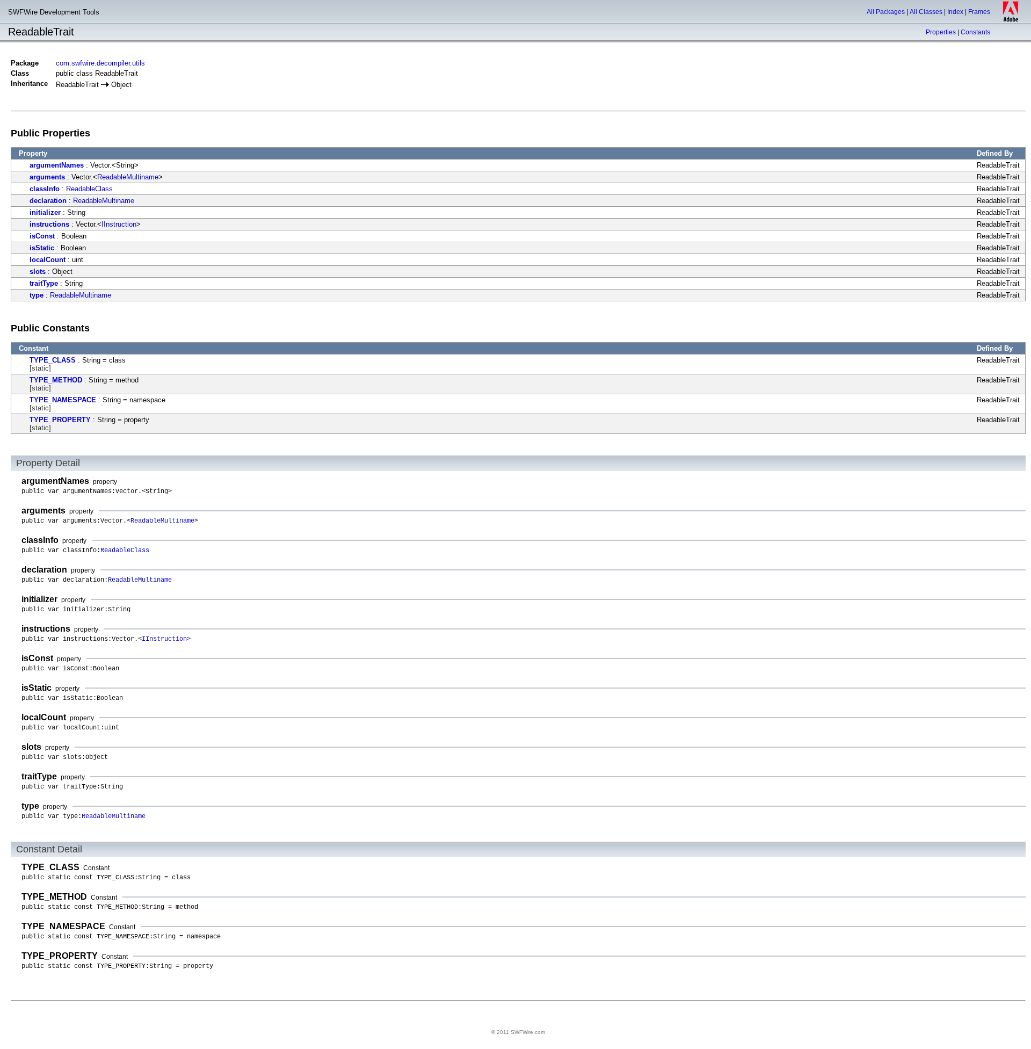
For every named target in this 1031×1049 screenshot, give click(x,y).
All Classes (926, 12)
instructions (49, 224)
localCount (48, 260)
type (36, 295)
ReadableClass (89, 189)
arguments (47, 177)
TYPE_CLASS (53, 360)
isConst (42, 236)
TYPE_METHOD (56, 380)
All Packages (886, 12)
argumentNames (57, 165)
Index (955, 12)
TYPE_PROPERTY (60, 420)
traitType (44, 283)
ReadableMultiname (127, 177)
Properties (941, 32)
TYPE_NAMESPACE (63, 400)
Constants (975, 32)
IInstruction (118, 224)
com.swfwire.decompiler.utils (100, 63)
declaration (48, 201)
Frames (979, 12)
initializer (45, 212)
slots (38, 271)
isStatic (42, 248)
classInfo (45, 189)
